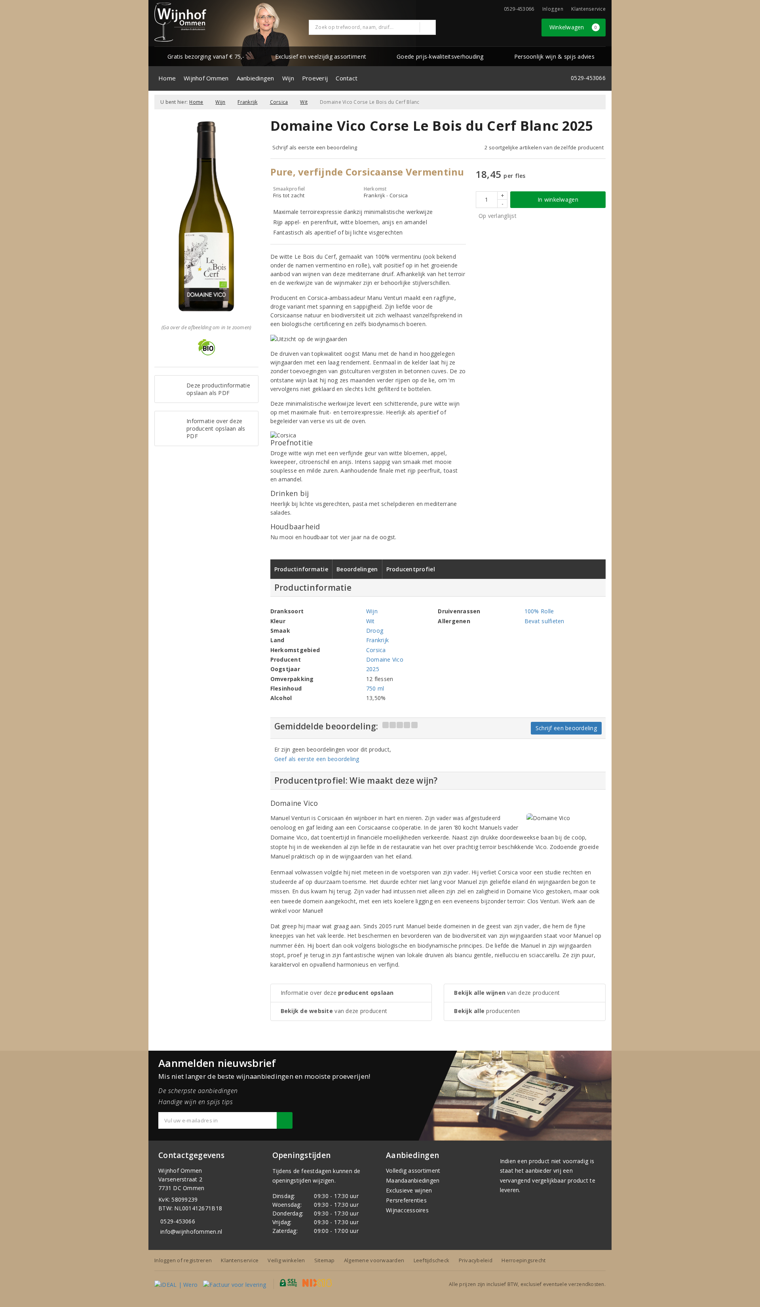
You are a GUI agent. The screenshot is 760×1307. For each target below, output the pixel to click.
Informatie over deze (337, 992)
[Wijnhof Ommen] (180, 22)
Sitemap (324, 1260)
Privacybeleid (475, 1260)
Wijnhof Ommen (206, 78)
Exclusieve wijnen (409, 1190)
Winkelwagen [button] (573, 27)
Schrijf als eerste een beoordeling (314, 147)
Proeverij (315, 78)
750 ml (375, 688)
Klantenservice (588, 9)
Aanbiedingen (255, 78)
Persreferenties (406, 1200)
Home (167, 78)
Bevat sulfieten (544, 621)
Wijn (288, 78)
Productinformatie (301, 569)
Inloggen (552, 9)
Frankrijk (247, 102)
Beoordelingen (357, 569)
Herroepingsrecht (523, 1260)
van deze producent (334, 1011)
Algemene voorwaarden (374, 1260)
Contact (346, 78)
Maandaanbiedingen (413, 1180)
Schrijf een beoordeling (566, 728)
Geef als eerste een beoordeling (316, 759)
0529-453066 (177, 1221)
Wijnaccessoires (407, 1210)
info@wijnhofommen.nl (191, 1231)
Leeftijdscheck (432, 1260)
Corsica (279, 102)
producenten (487, 1011)
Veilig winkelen (286, 1260)
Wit (304, 102)
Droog (374, 630)
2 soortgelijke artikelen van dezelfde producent (544, 147)
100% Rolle (539, 611)
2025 (372, 669)
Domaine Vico (384, 659)
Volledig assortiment (413, 1170)
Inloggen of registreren (183, 1260)
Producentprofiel (410, 569)
